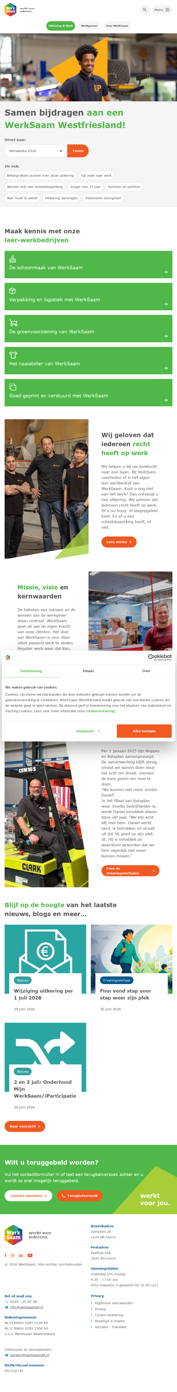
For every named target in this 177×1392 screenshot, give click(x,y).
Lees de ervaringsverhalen (122, 870)
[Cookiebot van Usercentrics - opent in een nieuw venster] (151, 657)
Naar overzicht (23, 1126)
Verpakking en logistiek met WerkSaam (54, 299)
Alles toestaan (144, 731)
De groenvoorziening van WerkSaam (51, 331)
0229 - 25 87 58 (23, 1302)
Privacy (100, 1309)
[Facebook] (5, 1255)
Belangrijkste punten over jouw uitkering (40, 175)
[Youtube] (29, 1255)
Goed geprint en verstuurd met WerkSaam (58, 395)
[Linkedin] (21, 1255)
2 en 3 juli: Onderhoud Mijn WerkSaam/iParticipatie (45, 1089)
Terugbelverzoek (82, 1196)
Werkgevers (89, 25)
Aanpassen (85, 731)
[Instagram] (13, 1255)
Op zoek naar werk (96, 175)
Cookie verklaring (109, 1315)
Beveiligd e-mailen (110, 1321)
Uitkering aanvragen (61, 198)
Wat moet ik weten (22, 198)
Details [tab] (88, 671)
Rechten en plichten (124, 187)
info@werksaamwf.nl (26, 1307)
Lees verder (116, 542)
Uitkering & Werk (61, 25)
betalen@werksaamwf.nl (29, 1355)
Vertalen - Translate (111, 1327)
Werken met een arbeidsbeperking (35, 187)
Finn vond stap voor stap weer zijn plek (125, 994)
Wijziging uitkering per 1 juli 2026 (43, 994)
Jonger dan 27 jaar (85, 187)
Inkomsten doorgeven (103, 198)
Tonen (78, 151)
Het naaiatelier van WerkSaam (44, 363)
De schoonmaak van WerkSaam (46, 267)
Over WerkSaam (117, 25)
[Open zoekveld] (145, 10)
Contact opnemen (26, 1196)
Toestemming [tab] (31, 671)
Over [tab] (146, 671)
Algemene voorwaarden (114, 1303)
